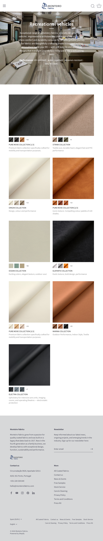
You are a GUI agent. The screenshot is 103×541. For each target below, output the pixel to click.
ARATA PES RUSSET (60, 203)
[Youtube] (17, 492)
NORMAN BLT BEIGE (16, 326)
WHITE (55, 266)
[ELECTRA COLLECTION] (29, 365)
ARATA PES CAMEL (66, 203)
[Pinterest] (28, 492)
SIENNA (66, 266)
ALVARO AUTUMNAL (22, 139)
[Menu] (4, 6)
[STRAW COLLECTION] (73, 115)
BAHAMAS (16, 266)
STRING (16, 203)
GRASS (66, 139)
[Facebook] (11, 492)
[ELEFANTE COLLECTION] (73, 241)
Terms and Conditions (63, 499)
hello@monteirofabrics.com (22, 486)
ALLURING (11, 266)
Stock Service (59, 487)
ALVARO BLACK (11, 139)
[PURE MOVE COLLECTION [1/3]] (29, 115)
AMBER (55, 326)
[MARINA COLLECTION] (73, 302)
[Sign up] (91, 449)
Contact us (58, 475)
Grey (16, 389)
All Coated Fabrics (61, 471)
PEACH (60, 326)
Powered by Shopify (17, 533)
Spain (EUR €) (15, 519)
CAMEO (22, 266)
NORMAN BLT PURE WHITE (11, 326)
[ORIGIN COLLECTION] (29, 178)
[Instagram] (22, 492)
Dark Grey (22, 389)
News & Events (60, 479)
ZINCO (60, 266)
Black (11, 389)
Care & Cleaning (60, 491)
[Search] (92, 6)
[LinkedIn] (33, 492)
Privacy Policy (59, 495)
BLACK (66, 326)
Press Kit (57, 503)
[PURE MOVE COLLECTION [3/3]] (29, 302)
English (12, 524)
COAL (60, 139)
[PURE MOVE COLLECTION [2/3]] (73, 178)
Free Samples (59, 483)
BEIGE (55, 139)
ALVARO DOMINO (16, 139)
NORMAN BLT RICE (22, 326)
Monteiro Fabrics (22, 531)
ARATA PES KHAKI (55, 203)
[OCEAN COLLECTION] (29, 241)
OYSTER (22, 203)
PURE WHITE (11, 203)
